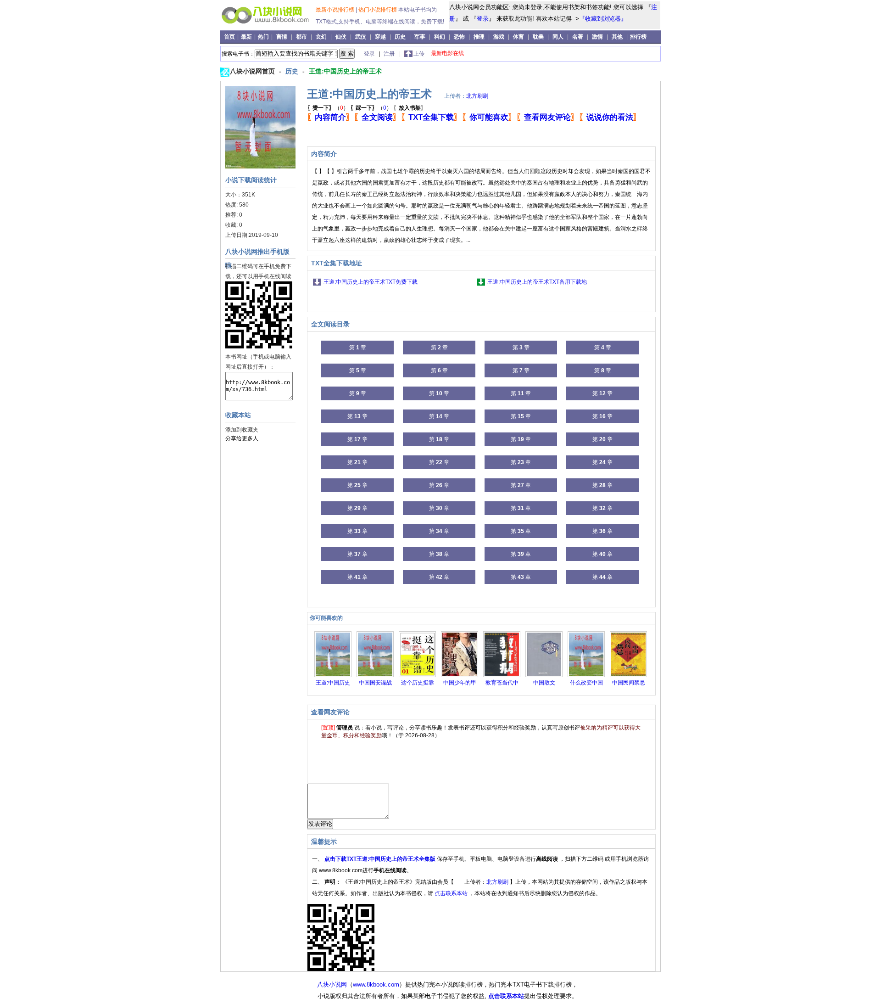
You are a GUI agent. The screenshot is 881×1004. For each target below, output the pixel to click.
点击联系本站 (452, 893)
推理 (479, 37)
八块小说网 (332, 984)
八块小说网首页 (253, 71)
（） (328, 108)
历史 (400, 37)
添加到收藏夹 (241, 429)
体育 (518, 37)
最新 (247, 37)
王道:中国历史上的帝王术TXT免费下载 (370, 282)
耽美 (538, 37)
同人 (557, 37)
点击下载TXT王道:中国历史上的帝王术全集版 (380, 859)
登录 (483, 18)
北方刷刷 (477, 96)
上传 (418, 53)
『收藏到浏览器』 (603, 18)
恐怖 (459, 37)
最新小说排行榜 (336, 9)
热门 (264, 37)
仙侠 (340, 37)
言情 (281, 37)
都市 (301, 37)
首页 (230, 37)
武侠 (360, 37)
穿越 (380, 37)
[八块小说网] (269, 27)
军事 (419, 37)
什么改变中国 (586, 682)
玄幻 (321, 37)
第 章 (357, 347)
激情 (597, 37)
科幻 (439, 37)
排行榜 (638, 37)
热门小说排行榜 (378, 9)
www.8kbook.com (376, 984)
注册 (390, 53)
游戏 (498, 37)
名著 (577, 37)
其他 (617, 37)
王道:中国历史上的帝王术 (345, 71)
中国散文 (544, 682)
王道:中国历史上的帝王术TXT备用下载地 (537, 282)
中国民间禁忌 (628, 682)
